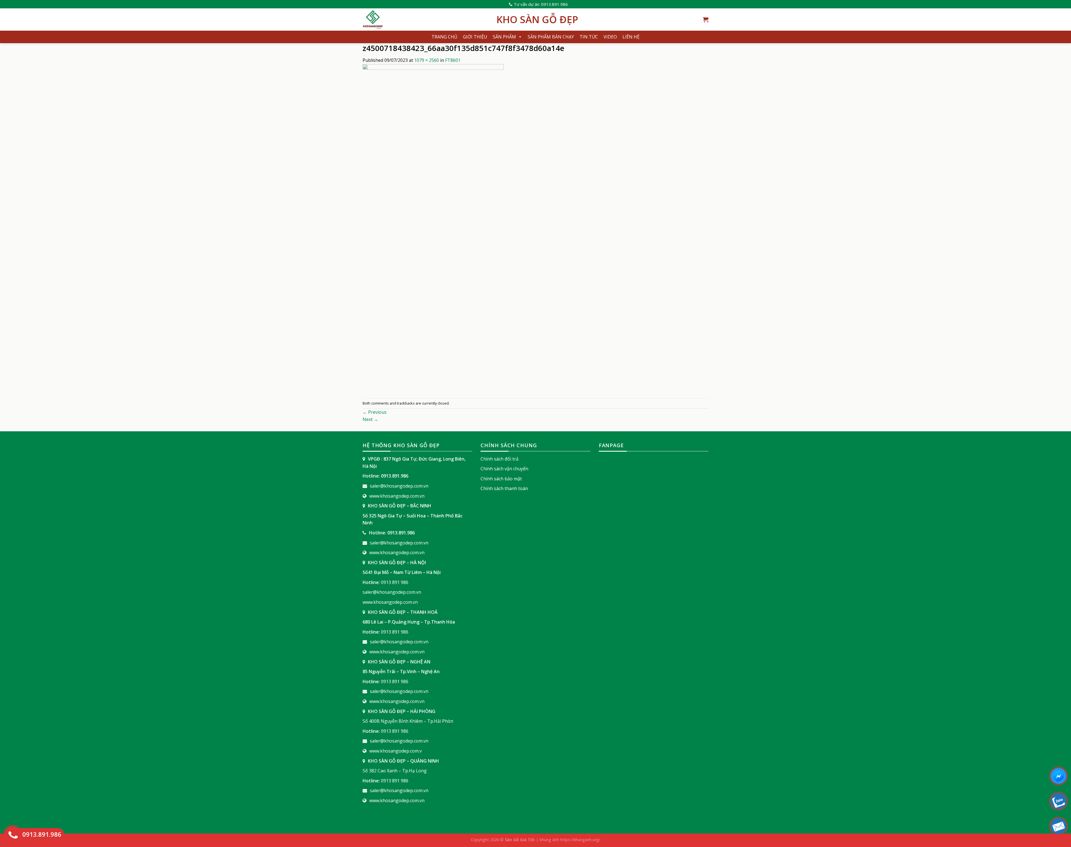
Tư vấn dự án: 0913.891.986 (541, 4)
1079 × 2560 (426, 60)
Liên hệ (631, 37)
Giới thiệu (475, 37)
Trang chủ (444, 37)
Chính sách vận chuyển (504, 469)
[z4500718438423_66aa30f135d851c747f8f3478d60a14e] (433, 231)
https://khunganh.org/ (580, 839)
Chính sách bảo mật (501, 479)
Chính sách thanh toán (504, 488)
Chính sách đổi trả (499, 459)
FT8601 (452, 60)
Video (610, 37)
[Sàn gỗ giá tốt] (425, 19)
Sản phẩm (504, 37)
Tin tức (589, 37)
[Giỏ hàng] (705, 19)
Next (370, 419)
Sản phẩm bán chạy (551, 37)
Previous (375, 412)
